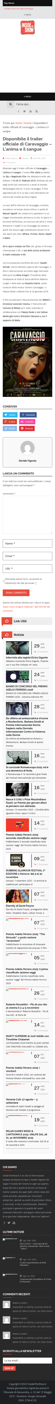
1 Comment (42, 864)
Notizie (25, 158)
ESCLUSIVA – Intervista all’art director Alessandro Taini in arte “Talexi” (35, 1246)
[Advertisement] (27, 64)
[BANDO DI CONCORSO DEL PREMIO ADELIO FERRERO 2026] (17, 682)
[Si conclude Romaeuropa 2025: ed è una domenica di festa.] (17, 763)
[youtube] (30, 111)
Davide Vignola (27, 460)
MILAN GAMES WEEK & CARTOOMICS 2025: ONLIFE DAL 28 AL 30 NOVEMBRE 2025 (26, 1134)
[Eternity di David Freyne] (17, 901)
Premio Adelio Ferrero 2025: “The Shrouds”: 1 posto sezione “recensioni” (25, 937)
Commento (9, 493)
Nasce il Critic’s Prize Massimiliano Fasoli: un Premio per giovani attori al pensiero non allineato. (26, 803)
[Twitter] (24, 111)
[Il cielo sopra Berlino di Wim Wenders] (10, 1257)
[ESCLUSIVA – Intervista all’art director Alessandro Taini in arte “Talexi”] (10, 1238)
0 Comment (10, 163)
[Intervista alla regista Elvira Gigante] (17, 653)
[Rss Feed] (36, 111)
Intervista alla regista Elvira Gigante (27, 657)
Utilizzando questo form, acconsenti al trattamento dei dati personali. (23, 581)
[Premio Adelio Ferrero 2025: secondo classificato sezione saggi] (17, 830)
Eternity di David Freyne (20, 905)
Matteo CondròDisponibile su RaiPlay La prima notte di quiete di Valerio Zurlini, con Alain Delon (32, 1307)
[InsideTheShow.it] (27, 33)
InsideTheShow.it (37, 1384)
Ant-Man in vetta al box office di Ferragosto (18, 7)
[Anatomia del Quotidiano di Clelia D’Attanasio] (10, 1273)
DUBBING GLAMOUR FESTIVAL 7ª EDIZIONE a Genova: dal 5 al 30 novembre (25, 874)
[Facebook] (18, 111)
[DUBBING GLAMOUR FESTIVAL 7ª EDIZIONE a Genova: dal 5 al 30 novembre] (17, 866)
